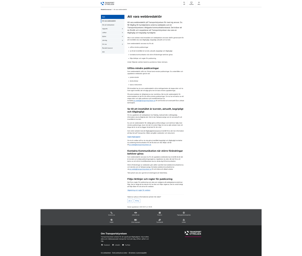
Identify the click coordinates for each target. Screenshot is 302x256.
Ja (131, 201)
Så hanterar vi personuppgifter (138, 252)
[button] (184, 3)
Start (103, 17)
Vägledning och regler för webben (138, 190)
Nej (138, 201)
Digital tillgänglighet (133, 137)
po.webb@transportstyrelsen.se (144, 100)
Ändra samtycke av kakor (119, 252)
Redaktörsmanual (106, 9)
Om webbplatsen (106, 252)
